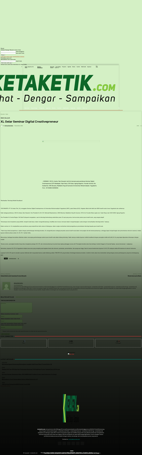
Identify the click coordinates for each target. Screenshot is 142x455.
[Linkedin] (68, 443)
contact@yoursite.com (74, 439)
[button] (119, 108)
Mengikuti (71, 340)
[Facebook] (59, 443)
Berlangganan (118, 340)
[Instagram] (64, 443)
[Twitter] (82, 443)
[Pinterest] (73, 443)
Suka (23, 340)
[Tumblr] (77, 443)
